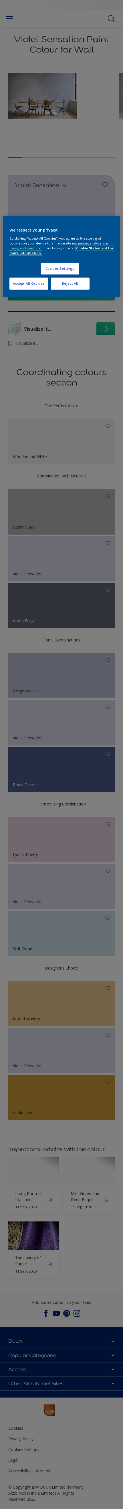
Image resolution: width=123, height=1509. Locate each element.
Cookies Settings (59, 268)
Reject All (70, 283)
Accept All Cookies (29, 283)
